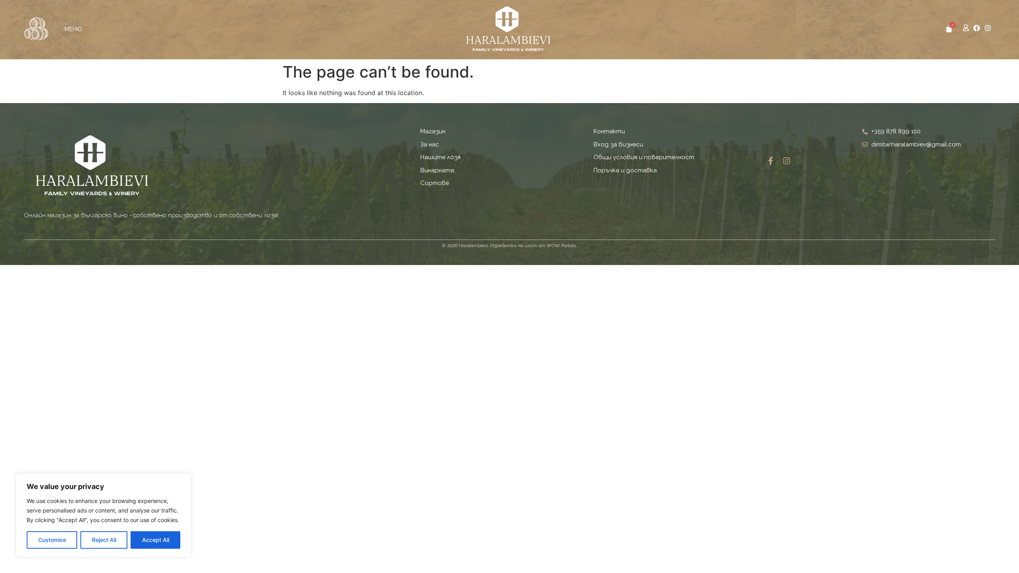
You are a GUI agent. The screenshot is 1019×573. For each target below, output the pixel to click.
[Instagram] (987, 28)
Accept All (155, 539)
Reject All (104, 539)
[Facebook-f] (771, 161)
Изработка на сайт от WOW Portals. (533, 245)
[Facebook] (976, 28)
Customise (52, 539)
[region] (103, 515)
